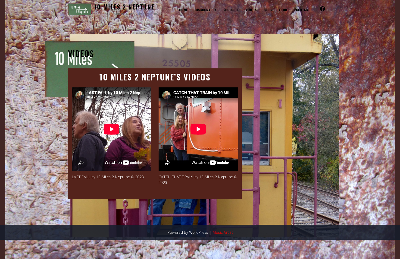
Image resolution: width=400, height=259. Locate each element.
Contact (303, 9)
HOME (183, 9)
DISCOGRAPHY (205, 9)
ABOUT (284, 9)
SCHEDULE (231, 9)
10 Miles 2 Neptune (124, 6)
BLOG (268, 9)
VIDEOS (251, 9)
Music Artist (222, 232)
